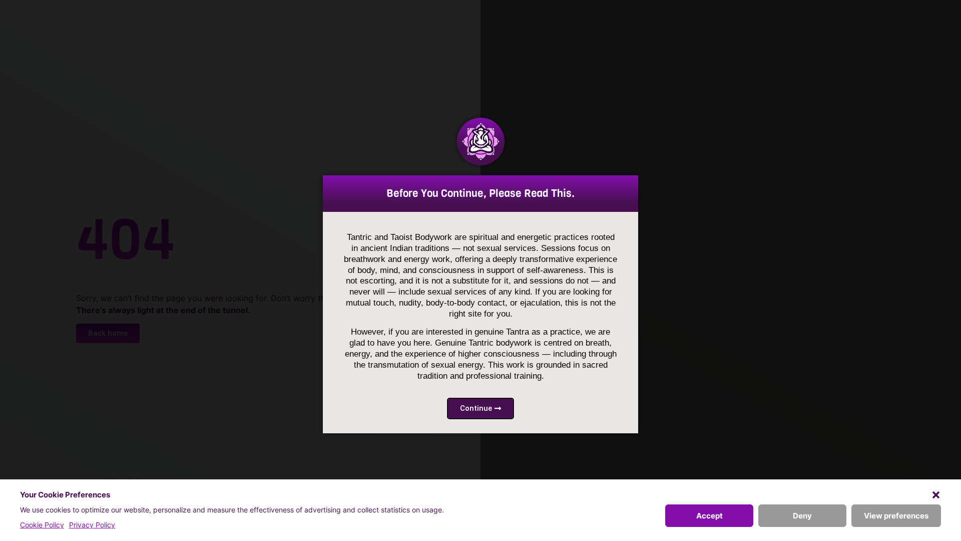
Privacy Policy (92, 524)
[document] (480, 270)
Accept (709, 515)
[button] (936, 495)
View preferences (896, 515)
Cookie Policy (42, 524)
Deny (802, 515)
